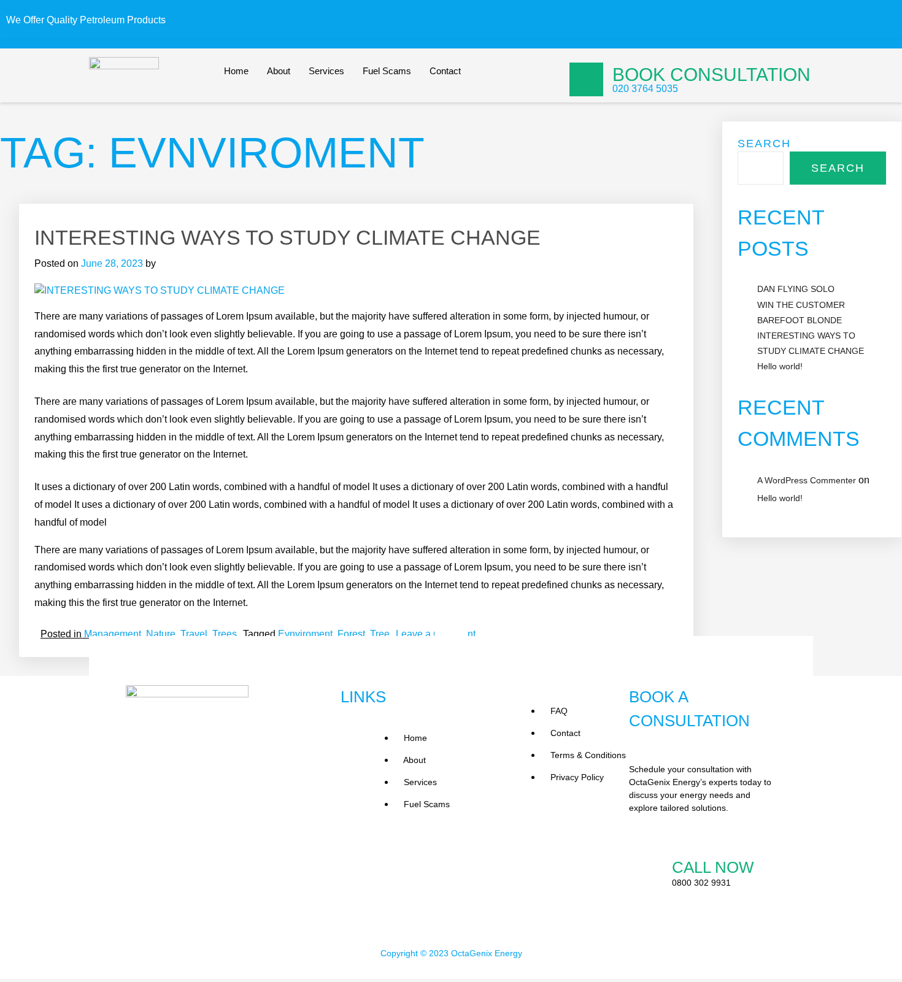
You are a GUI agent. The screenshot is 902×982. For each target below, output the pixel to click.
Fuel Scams (387, 71)
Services (326, 71)
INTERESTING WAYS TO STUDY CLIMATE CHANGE (287, 237)
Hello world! (780, 366)
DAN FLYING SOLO (796, 289)
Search (764, 143)
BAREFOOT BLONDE (799, 320)
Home (236, 71)
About (278, 71)
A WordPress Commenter (806, 480)
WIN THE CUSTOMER (801, 305)
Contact (445, 71)
